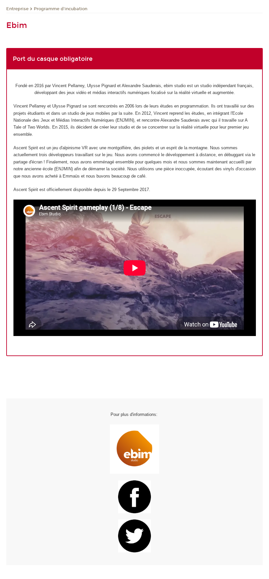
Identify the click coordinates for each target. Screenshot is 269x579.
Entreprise (17, 9)
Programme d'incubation (60, 9)
